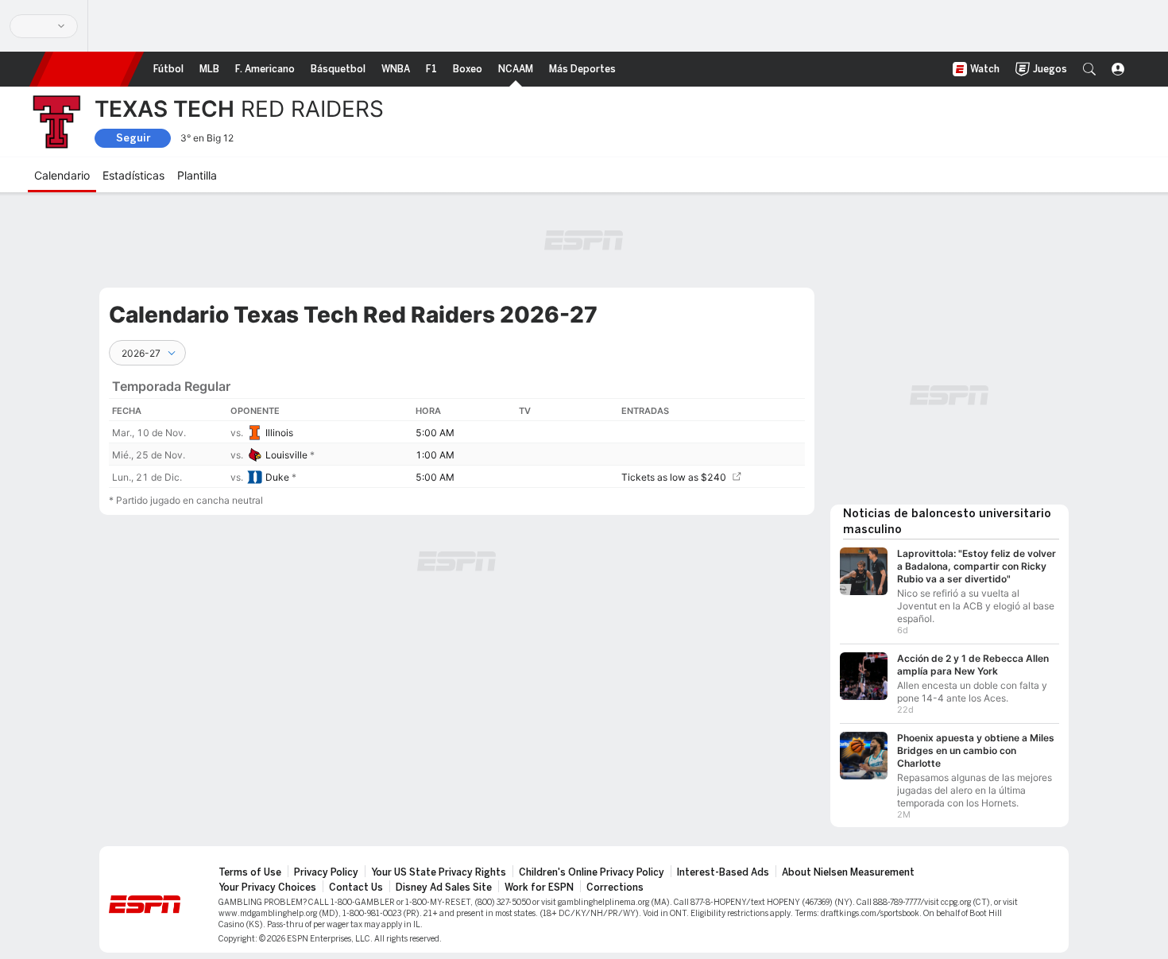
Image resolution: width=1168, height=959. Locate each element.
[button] (1089, 69)
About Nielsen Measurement (848, 872)
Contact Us (356, 887)
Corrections (615, 887)
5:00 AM (435, 433)
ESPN (86, 69)
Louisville (286, 455)
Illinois (279, 433)
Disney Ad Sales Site (444, 887)
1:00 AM (435, 455)
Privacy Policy (326, 872)
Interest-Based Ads (723, 872)
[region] (457, 426)
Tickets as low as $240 (673, 477)
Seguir (133, 138)
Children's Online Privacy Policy (591, 872)
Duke (277, 477)
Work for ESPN (539, 887)
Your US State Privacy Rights (438, 872)
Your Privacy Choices (267, 887)
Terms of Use (250, 872)
